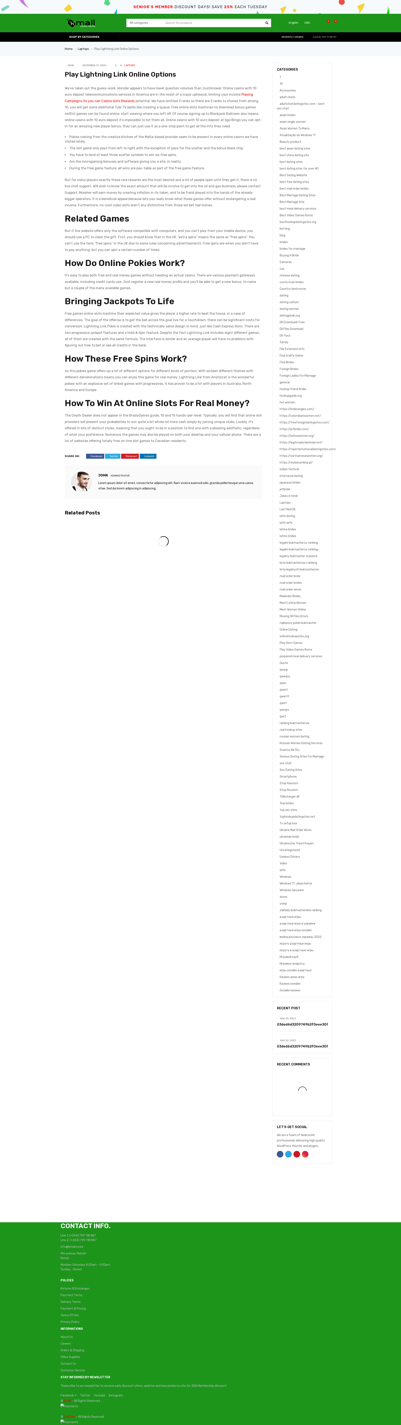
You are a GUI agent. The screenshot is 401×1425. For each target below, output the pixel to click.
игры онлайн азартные (296, 970)
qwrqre (284, 710)
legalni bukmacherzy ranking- (299, 549)
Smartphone (288, 776)
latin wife (286, 522)
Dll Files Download (291, 329)
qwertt (284, 696)
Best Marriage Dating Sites (298, 195)
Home (69, 49)
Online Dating (288, 629)
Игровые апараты (292, 963)
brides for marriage (292, 249)
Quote (284, 663)
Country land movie (293, 289)
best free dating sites (294, 182)
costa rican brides (292, 282)
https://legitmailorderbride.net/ (301, 442)
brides (284, 242)
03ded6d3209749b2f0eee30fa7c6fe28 (311, 1024)
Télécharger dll (289, 796)
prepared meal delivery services (301, 656)
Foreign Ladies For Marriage (298, 375)
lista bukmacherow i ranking (298, 563)
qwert (284, 690)
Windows (285, 877)
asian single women (293, 122)
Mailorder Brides (290, 596)
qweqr (284, 669)
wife (283, 870)
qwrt (283, 716)
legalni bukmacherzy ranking (299, 543)
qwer (283, 683)
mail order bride (290, 576)
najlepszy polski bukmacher (298, 623)
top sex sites (288, 810)
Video (283, 863)
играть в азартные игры (296, 950)
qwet (283, 703)
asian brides (288, 115)
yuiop (283, 903)
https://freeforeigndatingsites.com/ (305, 422)
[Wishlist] (326, 22)
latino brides (288, 536)
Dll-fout (285, 335)
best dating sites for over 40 (299, 168)
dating (284, 295)
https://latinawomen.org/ (297, 436)
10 (281, 84)
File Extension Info (292, 349)
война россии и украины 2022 (301, 937)
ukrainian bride (289, 837)
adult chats (287, 97)
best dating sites (291, 162)
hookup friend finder (293, 389)
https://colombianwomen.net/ (300, 416)
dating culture (289, 302)
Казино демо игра (292, 977)
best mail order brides (294, 188)
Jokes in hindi (289, 496)
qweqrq (285, 676)
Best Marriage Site (292, 202)
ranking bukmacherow (294, 723)
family (284, 342)
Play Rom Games (291, 643)
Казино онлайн (290, 983)
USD (307, 22)
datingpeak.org (290, 315)
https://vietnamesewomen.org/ (301, 456)
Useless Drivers (290, 857)
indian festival (289, 469)
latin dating (287, 516)
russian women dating (294, 736)
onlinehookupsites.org (294, 636)
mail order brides (291, 583)
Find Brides (287, 362)
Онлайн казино (290, 990)
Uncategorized (290, 850)
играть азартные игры (295, 943)
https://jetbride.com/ (294, 429)
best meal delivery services (298, 208)
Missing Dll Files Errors (294, 616)
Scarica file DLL (290, 750)
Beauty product (290, 142)
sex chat (286, 763)
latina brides (288, 529)
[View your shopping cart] (333, 23)
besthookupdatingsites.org (298, 222)
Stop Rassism (289, 783)
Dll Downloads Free (292, 322)
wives (283, 897)
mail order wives (290, 589)
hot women (287, 402)
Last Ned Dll (287, 509)
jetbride (285, 489)
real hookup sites (291, 730)
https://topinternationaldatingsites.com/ (308, 449)
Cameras (286, 262)
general (285, 382)
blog (282, 235)
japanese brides (290, 482)
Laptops (83, 49)
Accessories (288, 90)
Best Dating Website (293, 175)
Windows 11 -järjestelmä (296, 883)
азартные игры (290, 917)
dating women (289, 309)
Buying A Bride (289, 255)
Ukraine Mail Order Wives (296, 830)
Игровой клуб (289, 957)
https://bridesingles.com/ (297, 409)
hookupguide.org (291, 396)
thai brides (287, 803)
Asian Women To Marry (295, 128)
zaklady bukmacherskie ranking (301, 910)
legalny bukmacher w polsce (298, 556)
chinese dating (289, 275)
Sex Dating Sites (291, 770)
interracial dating (291, 476)
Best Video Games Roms (296, 215)
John (70, 65)
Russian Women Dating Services (301, 743)
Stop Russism (289, 790)
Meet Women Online (293, 609)
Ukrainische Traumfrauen (297, 843)
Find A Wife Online (291, 355)
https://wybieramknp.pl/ (296, 462)
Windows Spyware (292, 890)
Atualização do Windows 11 (297, 135)
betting (285, 229)
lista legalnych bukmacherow (299, 569)
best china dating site (294, 155)
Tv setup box (288, 823)
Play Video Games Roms (296, 649)
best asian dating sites (295, 148)
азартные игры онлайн (296, 930)
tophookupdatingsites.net (297, 816)
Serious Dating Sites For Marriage (302, 756)
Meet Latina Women (293, 603)
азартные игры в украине (297, 923)
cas (282, 269)
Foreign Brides (289, 369)
